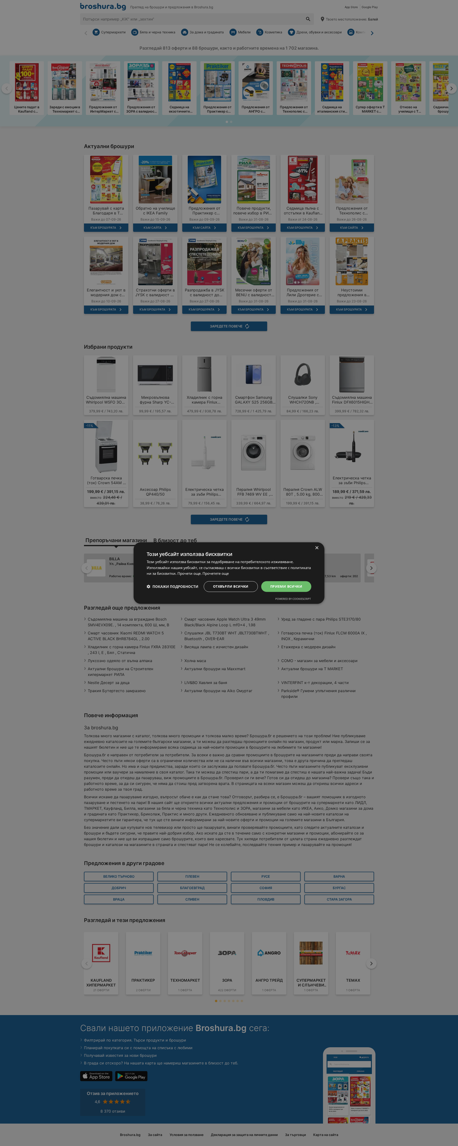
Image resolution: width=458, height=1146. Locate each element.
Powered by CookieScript (293, 599)
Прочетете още (216, 573)
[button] (172, 586)
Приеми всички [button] (286, 586)
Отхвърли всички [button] (231, 586)
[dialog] (229, 573)
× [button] (316, 548)
